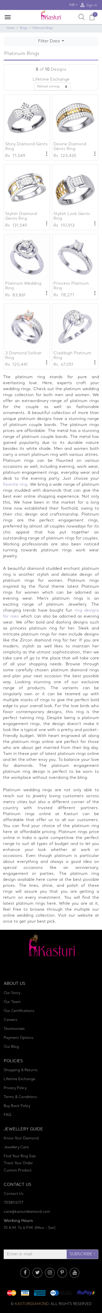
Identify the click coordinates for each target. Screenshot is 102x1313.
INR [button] (72, 5)
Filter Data (49, 41)
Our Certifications (19, 1011)
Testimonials (14, 1029)
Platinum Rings (43, 28)
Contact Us (14, 1194)
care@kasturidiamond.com (27, 1212)
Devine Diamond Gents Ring (69, 146)
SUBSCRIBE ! (82, 1254)
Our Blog (11, 1047)
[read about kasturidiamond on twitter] (37, 1273)
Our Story (12, 993)
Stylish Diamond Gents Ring (21, 216)
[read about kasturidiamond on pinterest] (62, 1273)
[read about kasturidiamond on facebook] (25, 1273)
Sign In (88, 5)
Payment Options (18, 1038)
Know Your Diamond (21, 1138)
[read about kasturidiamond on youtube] (74, 1273)
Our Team (12, 1002)
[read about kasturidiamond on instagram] (50, 1273)
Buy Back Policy (17, 1106)
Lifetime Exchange (19, 1079)
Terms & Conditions (20, 1097)
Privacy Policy (15, 1088)
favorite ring (15, 484)
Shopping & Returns (21, 1070)
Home (10, 28)
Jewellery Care (16, 1147)
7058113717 (13, 1203)
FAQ (7, 1115)
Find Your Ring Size (20, 1156)
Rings (23, 28)
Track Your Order (18, 1163)
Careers (10, 1020)
